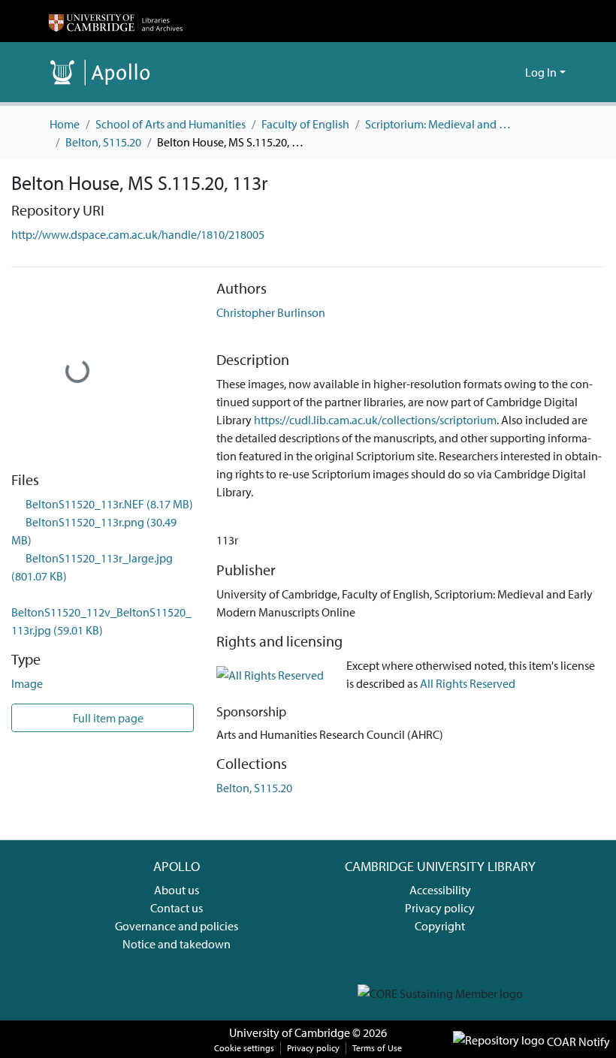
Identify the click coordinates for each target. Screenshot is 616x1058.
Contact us (176, 907)
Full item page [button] (107, 717)
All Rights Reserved (467, 683)
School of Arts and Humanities (170, 123)
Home (65, 123)
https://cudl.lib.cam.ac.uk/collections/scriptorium (375, 419)
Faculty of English (305, 123)
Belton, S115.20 (103, 141)
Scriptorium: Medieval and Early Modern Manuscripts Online (440, 123)
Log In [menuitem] (541, 72)
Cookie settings (244, 1047)
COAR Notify (577, 1041)
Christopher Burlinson (270, 312)
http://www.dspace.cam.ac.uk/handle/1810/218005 (137, 234)
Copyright (440, 925)
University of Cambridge (289, 1032)
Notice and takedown (176, 943)
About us (176, 889)
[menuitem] (511, 72)
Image (27, 683)
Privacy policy (440, 907)
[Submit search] (489, 72)
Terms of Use (377, 1047)
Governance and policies (176, 925)
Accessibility (440, 889)
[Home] (116, 21)
